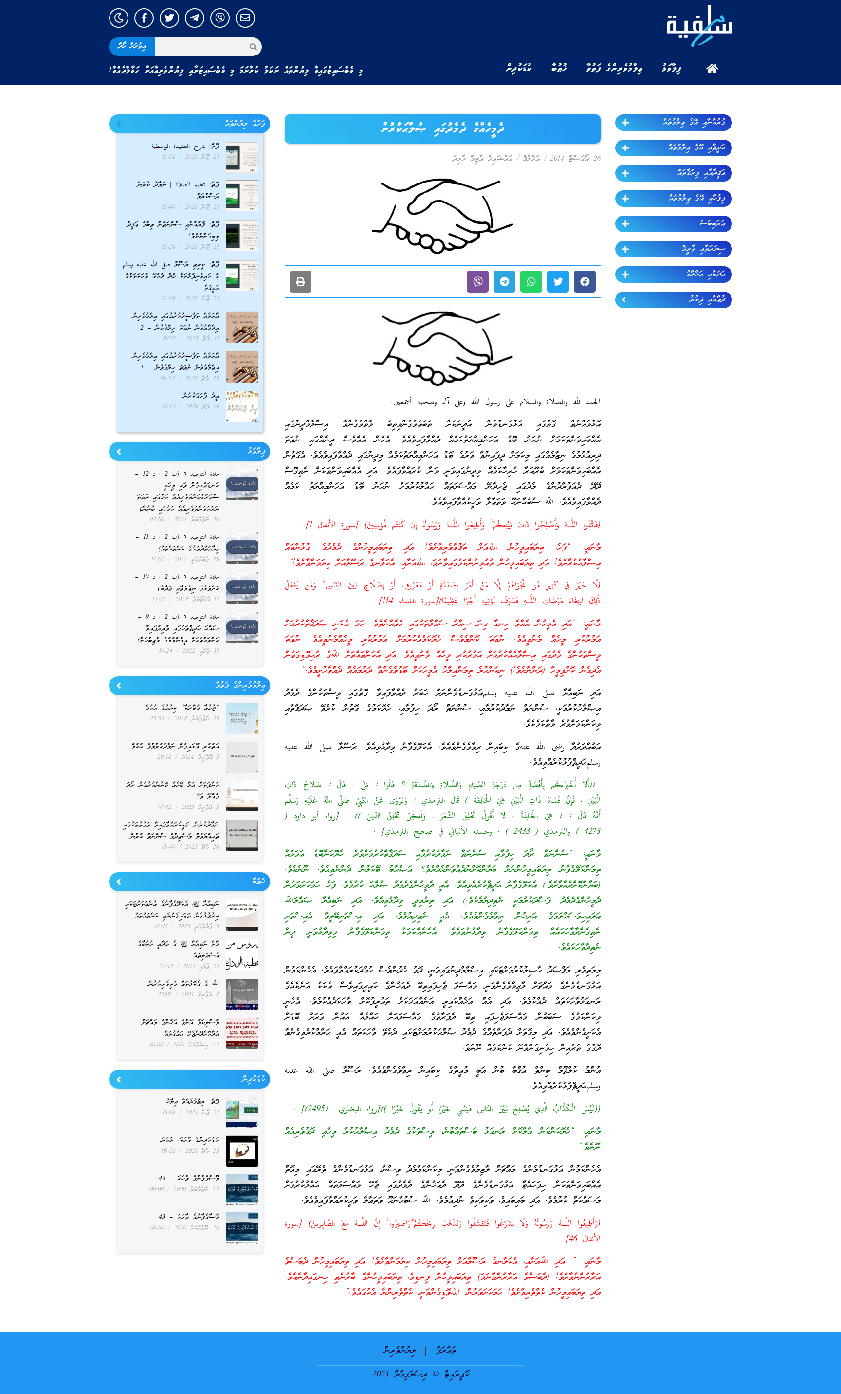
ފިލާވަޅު (671, 68)
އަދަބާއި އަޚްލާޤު (705, 274)
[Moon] (118, 18)
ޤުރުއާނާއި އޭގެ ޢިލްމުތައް (694, 122)
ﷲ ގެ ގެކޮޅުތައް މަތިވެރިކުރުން (183, 984)
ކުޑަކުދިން (519, 68)
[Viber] (220, 18)
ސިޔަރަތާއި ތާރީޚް (703, 249)
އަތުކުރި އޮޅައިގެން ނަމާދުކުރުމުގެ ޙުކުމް (175, 747)
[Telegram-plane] (194, 18)
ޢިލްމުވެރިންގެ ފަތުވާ (614, 68)
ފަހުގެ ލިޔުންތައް (245, 124)
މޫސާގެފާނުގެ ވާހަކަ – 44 (189, 1179)
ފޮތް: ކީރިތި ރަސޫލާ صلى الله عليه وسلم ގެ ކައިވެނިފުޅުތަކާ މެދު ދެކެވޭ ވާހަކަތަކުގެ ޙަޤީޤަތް (171, 276)
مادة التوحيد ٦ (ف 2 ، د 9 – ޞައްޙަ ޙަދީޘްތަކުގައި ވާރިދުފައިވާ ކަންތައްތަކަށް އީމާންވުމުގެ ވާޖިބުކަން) (178, 629)
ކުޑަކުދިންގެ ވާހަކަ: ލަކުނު (190, 1141)
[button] (585, 282)
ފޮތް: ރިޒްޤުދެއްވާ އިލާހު (192, 1102)
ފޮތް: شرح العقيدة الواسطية (185, 147)
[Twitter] (169, 18)
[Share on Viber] (478, 282)
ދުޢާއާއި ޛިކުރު (707, 300)
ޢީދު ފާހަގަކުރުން (201, 396)
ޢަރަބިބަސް (712, 224)
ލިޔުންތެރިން (400, 1350)
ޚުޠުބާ (559, 68)
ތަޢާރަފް (446, 1350)
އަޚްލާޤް (531, 159)
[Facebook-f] (144, 18)
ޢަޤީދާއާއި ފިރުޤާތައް (701, 173)
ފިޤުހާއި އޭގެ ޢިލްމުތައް (697, 198)
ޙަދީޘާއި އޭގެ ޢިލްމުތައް (696, 148)
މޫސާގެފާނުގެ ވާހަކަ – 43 (189, 1217)
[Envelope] (245, 18)
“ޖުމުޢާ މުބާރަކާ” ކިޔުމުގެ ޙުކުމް (182, 708)
